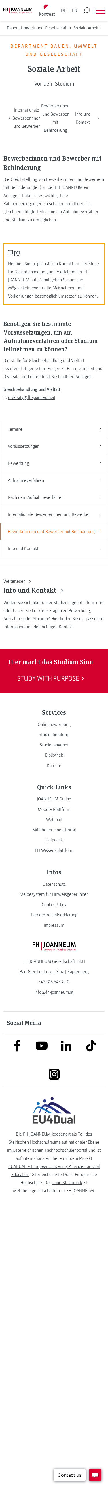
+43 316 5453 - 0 (54, 982)
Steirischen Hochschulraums (34, 1142)
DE (63, 10)
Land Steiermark (67, 1183)
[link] (54, 724)
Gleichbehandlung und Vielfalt (42, 272)
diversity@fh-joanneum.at (31, 397)
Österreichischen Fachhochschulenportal (50, 1150)
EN (74, 10)
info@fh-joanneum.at (54, 992)
